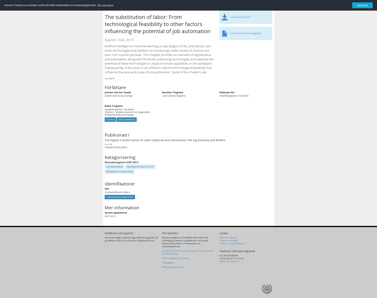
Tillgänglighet (168, 262)
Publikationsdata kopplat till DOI (119, 197)
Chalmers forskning (228, 240)
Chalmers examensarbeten (232, 243)
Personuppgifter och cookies (175, 258)
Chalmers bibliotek (228, 237)
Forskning (110, 119)
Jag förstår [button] (362, 5)
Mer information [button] (105, 5)
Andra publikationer (126, 119)
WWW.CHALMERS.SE (229, 261)
